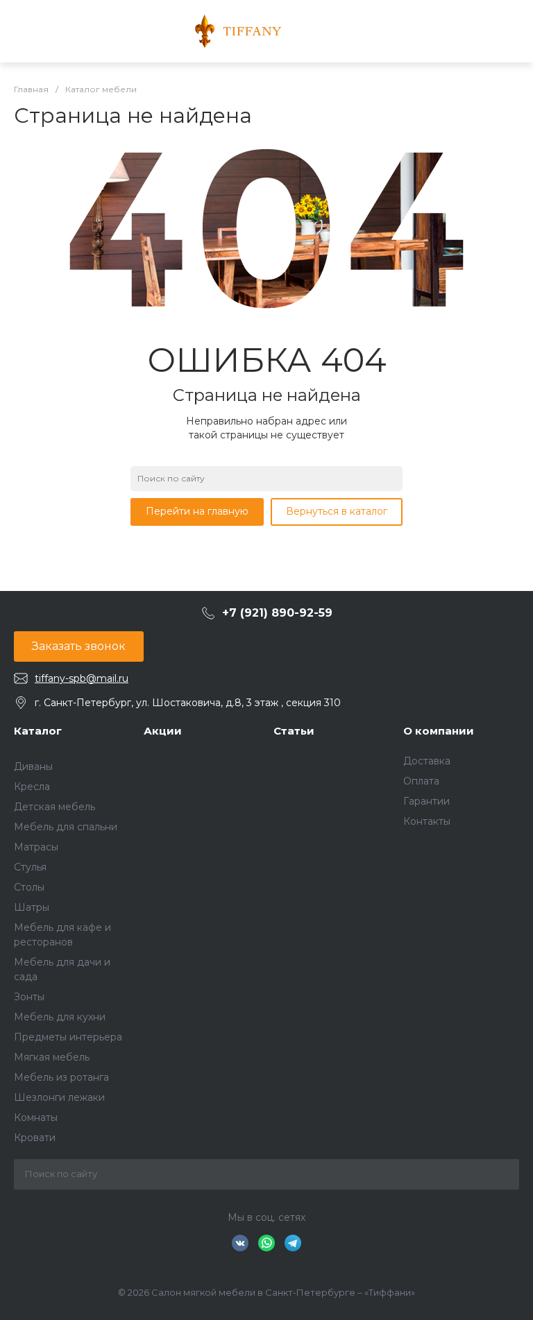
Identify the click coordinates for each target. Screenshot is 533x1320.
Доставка (426, 761)
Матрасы (36, 847)
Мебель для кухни (59, 1017)
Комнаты (36, 1117)
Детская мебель (54, 806)
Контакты (426, 821)
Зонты (29, 997)
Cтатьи (293, 730)
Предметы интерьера (68, 1037)
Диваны (33, 766)
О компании (438, 730)
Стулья (30, 867)
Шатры (31, 907)
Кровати (35, 1137)
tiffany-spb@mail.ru (81, 678)
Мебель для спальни (65, 827)
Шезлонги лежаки (59, 1097)
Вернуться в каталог (336, 511)
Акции (163, 730)
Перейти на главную (197, 511)
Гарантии (426, 801)
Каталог (38, 730)
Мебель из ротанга (61, 1077)
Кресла (32, 786)
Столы (29, 887)
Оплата (421, 781)
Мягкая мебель (52, 1057)
